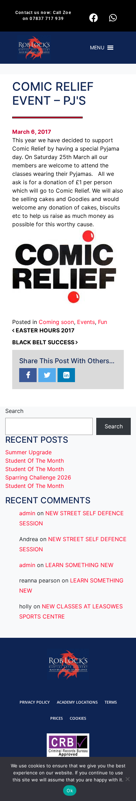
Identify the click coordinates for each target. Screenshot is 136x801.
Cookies (78, 718)
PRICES (56, 718)
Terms (111, 702)
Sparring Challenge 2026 (38, 477)
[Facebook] (94, 17)
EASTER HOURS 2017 (44, 330)
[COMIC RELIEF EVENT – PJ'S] (28, 375)
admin (27, 513)
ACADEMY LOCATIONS (77, 702)
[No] (127, 778)
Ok (70, 790)
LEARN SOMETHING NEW (79, 564)
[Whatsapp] (113, 17)
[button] (97, 48)
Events (86, 321)
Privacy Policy (35, 702)
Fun (102, 321)
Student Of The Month (34, 460)
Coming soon (56, 321)
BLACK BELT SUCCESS (44, 342)
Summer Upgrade (28, 452)
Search (14, 410)
